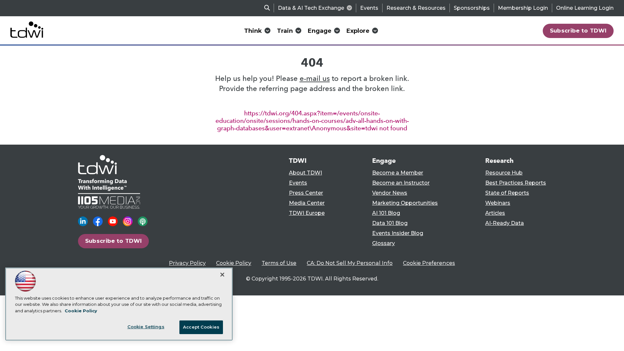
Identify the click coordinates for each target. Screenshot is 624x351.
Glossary (383, 243)
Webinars (497, 203)
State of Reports (507, 193)
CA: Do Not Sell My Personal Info (350, 263)
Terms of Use (279, 263)
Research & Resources (416, 8)
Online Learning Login (585, 8)
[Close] (222, 274)
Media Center (307, 203)
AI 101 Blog (386, 213)
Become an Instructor (401, 183)
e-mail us (315, 78)
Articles (495, 213)
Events (369, 8)
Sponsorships (472, 8)
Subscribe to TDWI (578, 30)
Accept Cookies (201, 327)
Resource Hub (504, 173)
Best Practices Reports (515, 183)
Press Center (306, 193)
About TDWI (305, 173)
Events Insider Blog (397, 233)
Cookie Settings (145, 326)
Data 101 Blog (390, 223)
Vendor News (389, 193)
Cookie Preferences (429, 263)
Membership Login (523, 8)
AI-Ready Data (504, 223)
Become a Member (397, 173)
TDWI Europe (307, 213)
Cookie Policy (233, 263)
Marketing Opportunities (405, 203)
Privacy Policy (187, 263)
